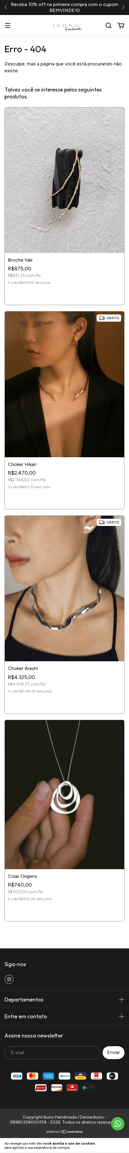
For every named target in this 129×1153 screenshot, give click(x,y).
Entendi (114, 1145)
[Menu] (8, 26)
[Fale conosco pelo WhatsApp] (117, 1123)
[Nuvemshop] (64, 1132)
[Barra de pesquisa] (109, 26)
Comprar (64, 295)
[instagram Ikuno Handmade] (9, 979)
